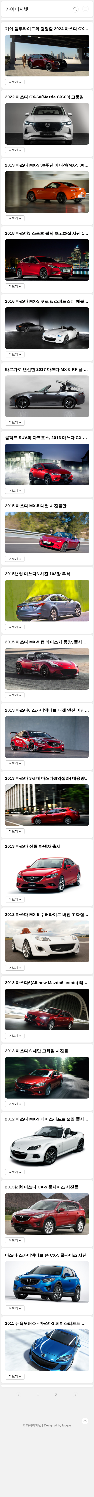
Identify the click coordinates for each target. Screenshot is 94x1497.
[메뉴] (85, 9)
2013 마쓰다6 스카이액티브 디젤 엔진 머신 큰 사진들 (47, 710)
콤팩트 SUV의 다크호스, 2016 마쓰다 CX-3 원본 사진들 (47, 437)
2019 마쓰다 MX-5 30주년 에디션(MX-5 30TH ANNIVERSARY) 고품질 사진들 (47, 165)
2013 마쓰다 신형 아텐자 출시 (33, 846)
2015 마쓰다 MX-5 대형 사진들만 (35, 506)
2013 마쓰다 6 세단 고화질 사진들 (36, 1051)
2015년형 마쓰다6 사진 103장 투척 (37, 574)
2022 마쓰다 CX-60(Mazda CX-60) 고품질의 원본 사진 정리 (47, 97)
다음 (75, 1394)
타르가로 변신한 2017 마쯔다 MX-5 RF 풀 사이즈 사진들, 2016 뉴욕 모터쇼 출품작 (47, 369)
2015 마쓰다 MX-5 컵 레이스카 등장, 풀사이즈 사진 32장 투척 (47, 642)
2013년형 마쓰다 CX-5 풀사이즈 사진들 (41, 1187)
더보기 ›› (15, 82)
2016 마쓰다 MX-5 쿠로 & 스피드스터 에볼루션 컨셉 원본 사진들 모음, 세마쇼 (47, 301)
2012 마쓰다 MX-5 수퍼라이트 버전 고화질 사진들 (47, 914)
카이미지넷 (16, 9)
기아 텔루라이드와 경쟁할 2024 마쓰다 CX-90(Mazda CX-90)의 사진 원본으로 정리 (47, 28)
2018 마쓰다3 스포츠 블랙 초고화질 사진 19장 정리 (47, 233)
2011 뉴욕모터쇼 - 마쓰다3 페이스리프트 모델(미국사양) (47, 1323)
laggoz (66, 1425)
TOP (85, 1421)
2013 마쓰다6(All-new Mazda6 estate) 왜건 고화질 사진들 (47, 982)
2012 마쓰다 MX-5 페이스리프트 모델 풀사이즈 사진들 (47, 1119)
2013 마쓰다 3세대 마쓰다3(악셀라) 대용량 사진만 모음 (47, 778)
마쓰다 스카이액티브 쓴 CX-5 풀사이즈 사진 (46, 1255)
